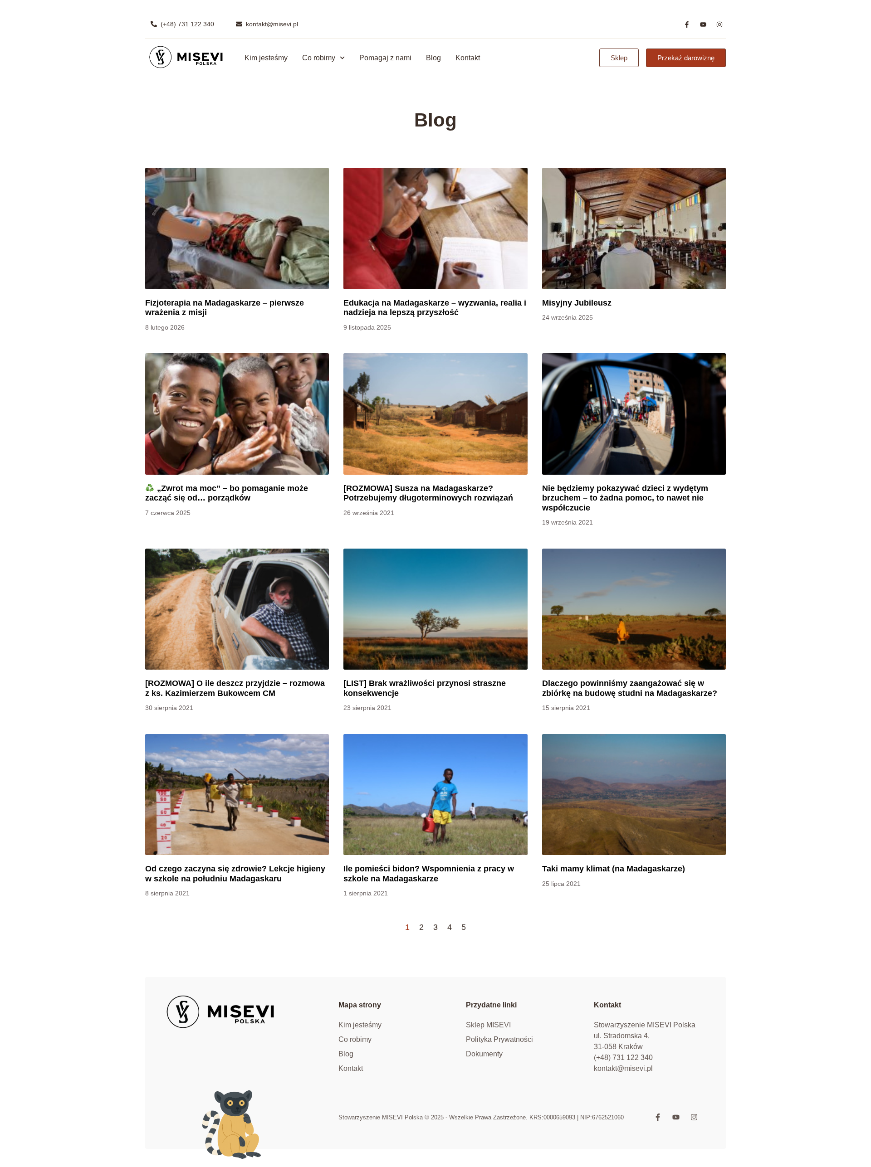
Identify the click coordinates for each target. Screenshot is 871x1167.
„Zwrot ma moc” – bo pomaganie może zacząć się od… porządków (226, 493)
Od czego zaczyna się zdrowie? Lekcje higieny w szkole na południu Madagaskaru (235, 873)
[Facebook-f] (686, 24)
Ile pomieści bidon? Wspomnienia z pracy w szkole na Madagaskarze (428, 873)
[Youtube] (703, 24)
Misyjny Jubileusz (577, 302)
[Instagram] (719, 24)
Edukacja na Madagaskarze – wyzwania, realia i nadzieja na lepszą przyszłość (434, 307)
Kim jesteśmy (266, 58)
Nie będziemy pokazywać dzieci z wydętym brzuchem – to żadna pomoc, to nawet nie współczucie (625, 498)
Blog (433, 58)
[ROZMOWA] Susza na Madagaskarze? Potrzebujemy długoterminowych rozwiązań (428, 493)
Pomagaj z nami (385, 58)
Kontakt (467, 58)
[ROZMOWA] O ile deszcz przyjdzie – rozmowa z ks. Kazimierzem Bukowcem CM (235, 688)
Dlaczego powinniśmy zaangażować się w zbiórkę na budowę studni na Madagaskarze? (629, 688)
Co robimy (318, 58)
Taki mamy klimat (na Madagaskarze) (613, 868)
